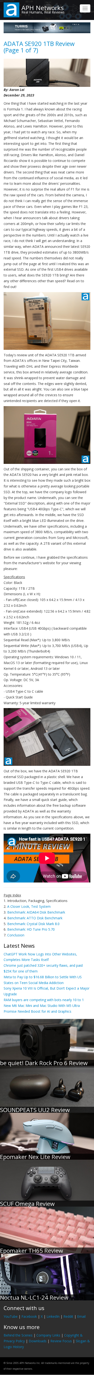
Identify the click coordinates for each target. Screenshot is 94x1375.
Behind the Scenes (18, 1335)
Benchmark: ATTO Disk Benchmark (34, 918)
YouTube (11, 1316)
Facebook (29, 1316)
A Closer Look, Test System (29, 906)
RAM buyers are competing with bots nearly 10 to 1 (44, 1000)
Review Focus (61, 1341)
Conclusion (15, 935)
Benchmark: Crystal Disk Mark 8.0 (33, 923)
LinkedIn (53, 1316)
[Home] (11, 9)
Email (81, 1316)
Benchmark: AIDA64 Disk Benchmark (36, 912)
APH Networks (42, 7)
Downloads (38, 1341)
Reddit (68, 1316)
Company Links (48, 1335)
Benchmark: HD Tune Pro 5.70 (31, 929)
